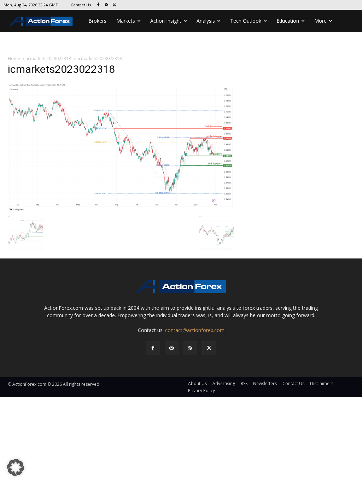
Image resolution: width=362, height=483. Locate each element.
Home (14, 59)
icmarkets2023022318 (49, 59)
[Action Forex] (41, 21)
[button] (15, 467)
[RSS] (107, 5)
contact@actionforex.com (194, 330)
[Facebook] (98, 5)
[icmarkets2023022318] (121, 147)
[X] (115, 5)
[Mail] (172, 348)
